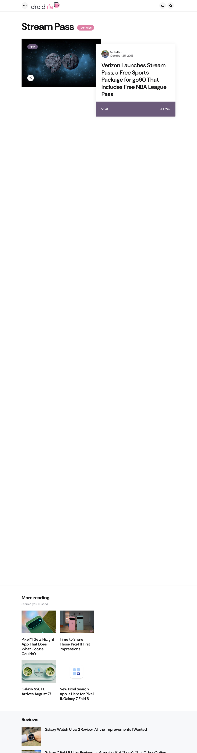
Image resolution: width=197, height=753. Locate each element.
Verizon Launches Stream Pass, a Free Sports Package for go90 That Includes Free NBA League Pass (133, 80)
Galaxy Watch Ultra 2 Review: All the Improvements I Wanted (96, 729)
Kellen (118, 52)
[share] (30, 78)
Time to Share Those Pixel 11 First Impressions (75, 644)
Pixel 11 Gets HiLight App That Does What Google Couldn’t (38, 646)
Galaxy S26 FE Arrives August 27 (36, 691)
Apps (32, 46)
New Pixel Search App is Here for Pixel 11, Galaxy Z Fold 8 (76, 694)
